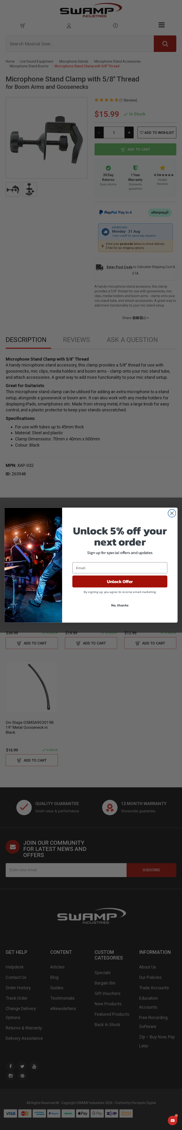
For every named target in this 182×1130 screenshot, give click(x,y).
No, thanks (120, 605)
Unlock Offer (120, 581)
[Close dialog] (172, 513)
